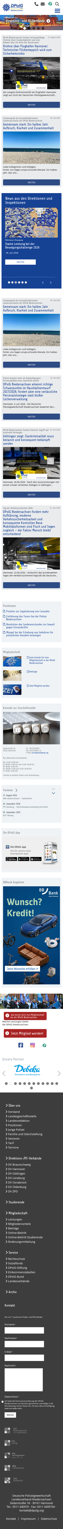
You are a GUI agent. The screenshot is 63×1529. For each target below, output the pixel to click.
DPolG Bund (16, 1276)
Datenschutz (12, 1396)
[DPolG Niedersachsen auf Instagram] (31, 1045)
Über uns (14, 1105)
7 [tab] (33, 1083)
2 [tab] (24, 28)
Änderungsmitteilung (21, 1241)
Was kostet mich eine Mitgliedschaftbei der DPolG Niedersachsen (27, 1016)
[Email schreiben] (41, 5)
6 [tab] (43, 28)
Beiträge (33, 671)
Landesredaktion (19, 1120)
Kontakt (11, 1519)
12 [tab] (56, 1083)
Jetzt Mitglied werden (39, 685)
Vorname (10, 1324)
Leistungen (15, 1219)
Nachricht (10, 1365)
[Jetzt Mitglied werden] (12, 689)
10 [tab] (47, 1083)
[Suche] (56, 5)
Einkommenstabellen (21, 1272)
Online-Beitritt (17, 1232)
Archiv (13, 1292)
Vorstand (14, 1111)
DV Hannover (16, 1169)
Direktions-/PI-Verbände (25, 1158)
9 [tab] (43, 1083)
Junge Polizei (16, 1129)
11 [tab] (52, 1083)
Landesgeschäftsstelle (22, 1116)
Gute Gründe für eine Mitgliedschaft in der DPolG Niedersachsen (42, 660)
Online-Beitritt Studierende (25, 1237)
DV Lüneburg (16, 1178)
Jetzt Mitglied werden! (27, 1033)
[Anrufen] (35, 5)
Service (13, 1252)
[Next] (60, 22)
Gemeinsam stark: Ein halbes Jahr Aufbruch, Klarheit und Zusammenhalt (28, 126)
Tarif (11, 1143)
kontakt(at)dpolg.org (40, 753)
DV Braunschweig (19, 1164)
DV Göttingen (16, 1173)
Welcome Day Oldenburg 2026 (24, 244)
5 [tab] (38, 28)
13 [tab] (31, 1088)
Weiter (20, 258)
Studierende (16, 1202)
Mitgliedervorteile (19, 1224)
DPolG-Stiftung (17, 1267)
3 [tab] (29, 28)
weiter (31, 104)
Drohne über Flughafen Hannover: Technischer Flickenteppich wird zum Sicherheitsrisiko (27, 49)
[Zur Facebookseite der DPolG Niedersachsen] (19, 1045)
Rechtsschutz (16, 1258)
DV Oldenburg (17, 1187)
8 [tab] (38, 1083)
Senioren (14, 1138)
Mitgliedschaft (18, 1213)
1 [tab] (20, 28)
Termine (8, 790)
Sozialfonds (15, 1263)
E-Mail (9, 1351)
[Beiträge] (12, 675)
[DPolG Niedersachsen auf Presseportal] (49, 5)
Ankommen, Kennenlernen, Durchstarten (20, 240)
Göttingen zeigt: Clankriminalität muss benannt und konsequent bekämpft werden (28, 439)
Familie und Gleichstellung (25, 1134)
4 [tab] (33, 28)
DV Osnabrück (17, 1182)
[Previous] (3, 22)
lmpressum (28, 1519)
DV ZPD (13, 1191)
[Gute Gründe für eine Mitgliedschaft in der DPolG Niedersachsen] (12, 661)
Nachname (11, 1338)
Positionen (15, 1125)
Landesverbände (18, 1281)
